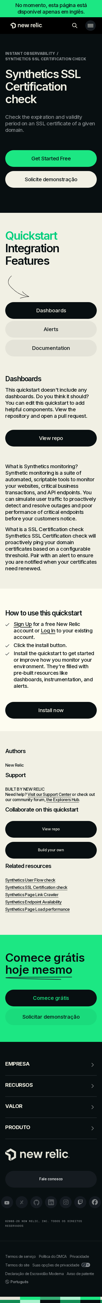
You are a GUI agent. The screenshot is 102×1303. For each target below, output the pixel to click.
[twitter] (21, 1202)
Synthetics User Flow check (30, 880)
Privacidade (79, 1256)
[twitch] (80, 1202)
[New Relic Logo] (25, 25)
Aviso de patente (80, 1273)
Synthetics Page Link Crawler (31, 894)
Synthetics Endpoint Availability (33, 902)
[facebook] (95, 1202)
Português (19, 1281)
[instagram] (65, 1202)
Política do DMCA (53, 1256)
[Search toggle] (74, 25)
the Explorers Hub (62, 799)
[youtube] (7, 1202)
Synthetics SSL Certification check (36, 887)
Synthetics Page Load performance (37, 909)
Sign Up (23, 624)
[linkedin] (51, 1202)
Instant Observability (30, 53)
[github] (36, 1202)
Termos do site (17, 1265)
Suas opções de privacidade (55, 1265)
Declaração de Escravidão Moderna (34, 1273)
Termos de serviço (20, 1256)
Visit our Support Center (49, 794)
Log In (48, 630)
